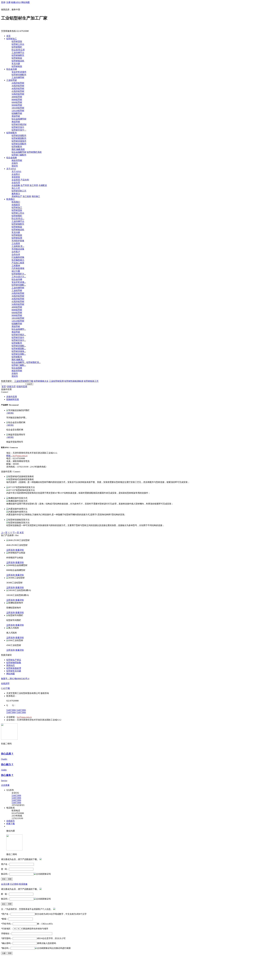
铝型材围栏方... (19, 274)
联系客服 (23, 884)
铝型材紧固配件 (19, 138)
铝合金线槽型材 (19, 119)
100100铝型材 (18, 108)
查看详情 (19, 550)
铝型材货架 (17, 41)
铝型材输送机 (18, 61)
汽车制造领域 (18, 268)
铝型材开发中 (18, 127)
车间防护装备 (18, 241)
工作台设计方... (19, 276)
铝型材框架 (17, 58)
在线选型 (5, 683)
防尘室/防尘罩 (18, 50)
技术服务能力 (18, 260)
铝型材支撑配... (19, 354)
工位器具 (16, 243)
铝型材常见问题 (13, 671)
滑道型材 (16, 116)
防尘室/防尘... (18, 218)
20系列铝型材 (18, 83)
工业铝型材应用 (56, 381)
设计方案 (16, 271)
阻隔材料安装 (12, 399)
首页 (8, 36)
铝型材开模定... (19, 335)
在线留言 (16, 205)
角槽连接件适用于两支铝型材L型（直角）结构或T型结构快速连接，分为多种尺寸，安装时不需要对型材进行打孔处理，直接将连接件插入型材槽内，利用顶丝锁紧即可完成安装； (89, 504)
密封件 (15, 166)
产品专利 (25, 180)
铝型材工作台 (18, 44)
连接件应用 (22, 386)
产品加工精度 (18, 263)
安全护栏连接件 (19, 72)
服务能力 (16, 193)
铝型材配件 (11, 133)
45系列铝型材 (18, 91)
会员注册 (5, 884)
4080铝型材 (17, 97)
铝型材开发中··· (19, 130)
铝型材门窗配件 (19, 155)
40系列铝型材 (18, 88)
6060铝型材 (17, 102)
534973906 (11, 710)
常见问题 (16, 63)
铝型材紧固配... (19, 348)
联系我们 (10, 199)
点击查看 (5, 785)
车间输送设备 (18, 249)
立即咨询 (10, 550)
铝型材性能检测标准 (73, 381)
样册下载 (10, 823)
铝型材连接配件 (19, 135)
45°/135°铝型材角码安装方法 (21, 490)
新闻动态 (10, 665)
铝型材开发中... (19, 340)
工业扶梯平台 (18, 52)
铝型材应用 (17, 238)
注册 (8, 2)
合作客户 (16, 252)
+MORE (10, 413)
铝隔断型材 (17, 113)
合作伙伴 (16, 254)
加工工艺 (16, 188)
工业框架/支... (18, 246)
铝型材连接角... (19, 351)
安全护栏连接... (19, 282)
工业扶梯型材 (18, 77)
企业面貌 (16, 185)
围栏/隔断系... (18, 359)
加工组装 (27, 196)
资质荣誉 (16, 177)
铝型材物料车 (18, 55)
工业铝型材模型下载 (23, 381)
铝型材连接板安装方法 (19, 522)
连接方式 (11, 386)
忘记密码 (14, 884)
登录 (3, 2)
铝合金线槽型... (19, 329)
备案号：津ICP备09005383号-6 (15, 678)
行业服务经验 (18, 257)
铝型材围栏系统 (34, 152)
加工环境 (34, 185)
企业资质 (16, 180)
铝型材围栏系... (33, 362)
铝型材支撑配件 (19, 144)
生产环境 (25, 185)
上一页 (4, 532)
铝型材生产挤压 (13, 660)
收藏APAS (16, 2)
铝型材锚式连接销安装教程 (21, 479)
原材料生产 (17, 196)
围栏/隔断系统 (18, 149)
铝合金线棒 (11, 158)
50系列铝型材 (18, 94)
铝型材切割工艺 (19, 191)
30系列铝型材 (18, 86)
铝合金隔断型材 (19, 152)
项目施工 (36, 196)
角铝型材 (16, 122)
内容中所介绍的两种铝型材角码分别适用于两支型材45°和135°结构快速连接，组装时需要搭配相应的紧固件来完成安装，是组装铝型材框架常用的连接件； (78, 493)
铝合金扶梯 (11, 69)
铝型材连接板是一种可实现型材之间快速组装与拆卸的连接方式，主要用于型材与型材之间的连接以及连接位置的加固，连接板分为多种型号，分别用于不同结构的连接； (85, 525)
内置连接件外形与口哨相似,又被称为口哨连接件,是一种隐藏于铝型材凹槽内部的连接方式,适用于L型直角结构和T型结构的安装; (65, 514)
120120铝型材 (18, 110)
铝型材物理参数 (13, 662)
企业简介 (16, 174)
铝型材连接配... (19, 346)
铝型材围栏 (17, 47)
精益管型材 (17, 160)
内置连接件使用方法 (17, 512)
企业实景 (16, 182)
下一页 (16, 532)
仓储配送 (42, 185)
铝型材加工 (11, 39)
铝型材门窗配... (19, 365)
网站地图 (25, 2)
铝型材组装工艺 (91, 381)
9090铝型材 (17, 105)
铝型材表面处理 (13, 668)
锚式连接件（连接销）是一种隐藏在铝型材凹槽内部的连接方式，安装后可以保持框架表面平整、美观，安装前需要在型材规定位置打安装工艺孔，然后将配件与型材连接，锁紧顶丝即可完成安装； (98, 482)
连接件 (15, 163)
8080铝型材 (17, 99)
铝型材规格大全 (41, 381)
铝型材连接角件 (19, 141)
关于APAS (11, 169)
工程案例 (16, 265)
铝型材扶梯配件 (19, 75)
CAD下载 (5, 688)
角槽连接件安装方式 (17, 501)
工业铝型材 (11, 80)
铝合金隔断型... (19, 362)
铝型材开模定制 (19, 124)
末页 (22, 532)
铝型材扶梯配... (19, 285)
